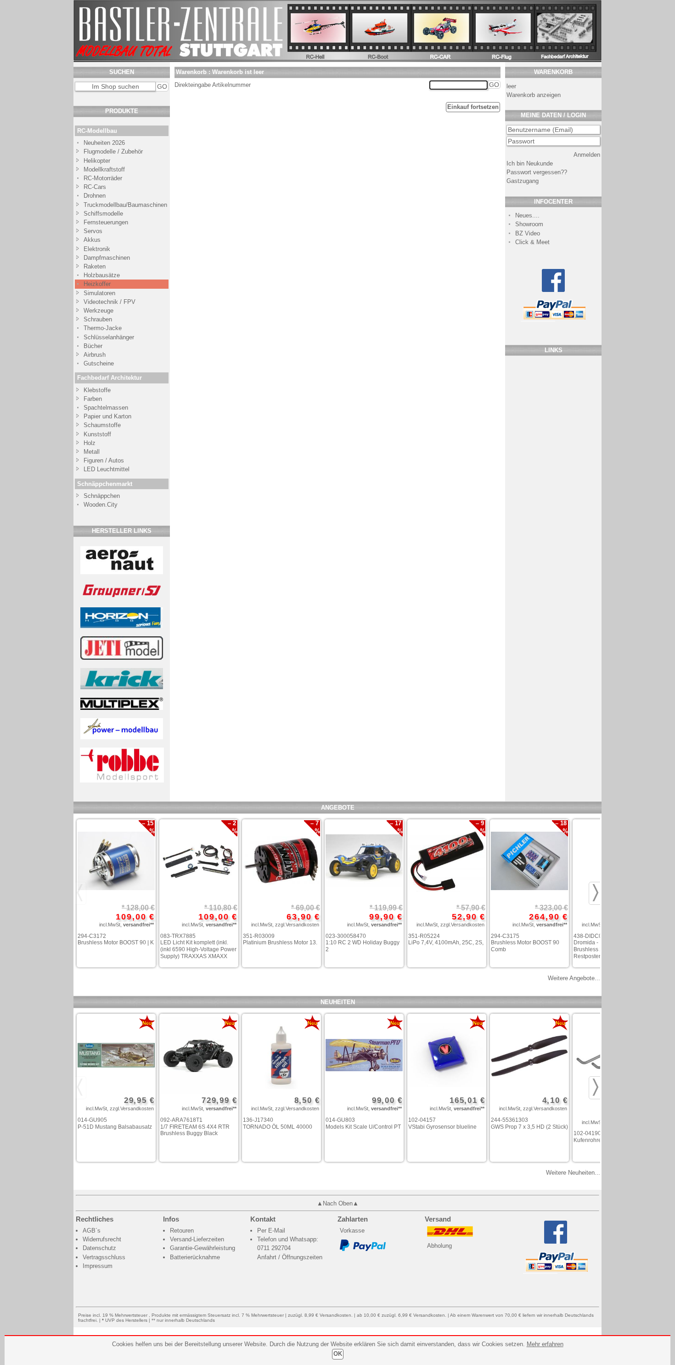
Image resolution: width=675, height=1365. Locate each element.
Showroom (529, 224)
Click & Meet (532, 242)
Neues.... (527, 215)
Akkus (92, 239)
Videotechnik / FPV (109, 301)
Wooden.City (101, 504)
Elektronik (97, 249)
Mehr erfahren (545, 1344)
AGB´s (92, 1230)
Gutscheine (99, 363)
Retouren (182, 1230)
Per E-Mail (271, 1230)
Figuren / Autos (104, 460)
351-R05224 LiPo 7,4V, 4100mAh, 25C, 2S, (446, 939)
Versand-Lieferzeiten (197, 1239)
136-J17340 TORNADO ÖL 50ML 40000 (277, 1123)
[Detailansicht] (116, 862)
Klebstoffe (97, 390)
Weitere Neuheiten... (573, 1172)
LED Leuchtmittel (106, 469)
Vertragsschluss (104, 1257)
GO (162, 86)
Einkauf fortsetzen (473, 106)
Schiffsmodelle (103, 213)
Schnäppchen (102, 495)
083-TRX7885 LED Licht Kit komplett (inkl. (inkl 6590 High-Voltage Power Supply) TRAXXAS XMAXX (198, 946)
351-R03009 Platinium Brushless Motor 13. (280, 939)
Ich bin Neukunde (529, 163)
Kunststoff (97, 434)
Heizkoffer (97, 283)
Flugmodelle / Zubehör (113, 151)
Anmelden (587, 154)
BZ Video (527, 233)
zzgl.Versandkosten (297, 924)
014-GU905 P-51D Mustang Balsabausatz (115, 1123)
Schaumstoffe (102, 425)
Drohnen (95, 195)
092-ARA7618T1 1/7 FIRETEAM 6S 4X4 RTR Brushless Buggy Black (195, 1127)
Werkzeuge (98, 310)
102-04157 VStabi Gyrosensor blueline (442, 1123)
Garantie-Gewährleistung (202, 1248)
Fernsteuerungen (106, 222)
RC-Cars (95, 186)
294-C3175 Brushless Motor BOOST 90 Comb (525, 943)
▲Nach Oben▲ (338, 1203)
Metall (92, 451)
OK (337, 1353)
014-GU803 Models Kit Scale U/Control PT (363, 1123)
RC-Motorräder (103, 178)
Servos (93, 231)
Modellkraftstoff (104, 169)
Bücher (93, 346)
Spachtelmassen (106, 407)
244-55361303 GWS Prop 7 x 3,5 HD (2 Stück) (529, 1123)
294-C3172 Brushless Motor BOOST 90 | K (116, 939)
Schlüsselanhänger (109, 337)
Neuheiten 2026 (104, 142)
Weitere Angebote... (574, 978)
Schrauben (98, 319)
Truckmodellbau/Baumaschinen (121, 204)
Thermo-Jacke (103, 328)
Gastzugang (522, 180)
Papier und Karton (107, 416)
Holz (90, 443)
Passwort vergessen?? (536, 172)
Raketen (95, 266)
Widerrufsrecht (102, 1239)
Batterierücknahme (195, 1257)
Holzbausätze (102, 275)
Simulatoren (99, 293)
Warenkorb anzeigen (533, 94)
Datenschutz (99, 1248)
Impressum (97, 1265)
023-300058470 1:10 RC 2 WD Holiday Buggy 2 (362, 943)
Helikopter (97, 160)
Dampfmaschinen (107, 257)
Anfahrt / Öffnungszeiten (289, 1257)
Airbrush (95, 354)
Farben (93, 398)
